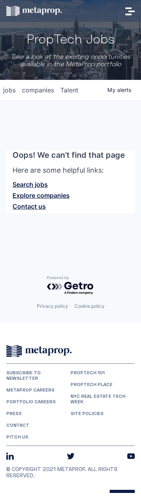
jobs (9, 90)
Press (14, 413)
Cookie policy (89, 306)
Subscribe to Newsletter (23, 375)
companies (38, 90)
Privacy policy (52, 306)
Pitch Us (17, 437)
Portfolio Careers (31, 401)
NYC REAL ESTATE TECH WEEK (97, 399)
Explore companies (41, 195)
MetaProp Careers (30, 390)
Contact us (29, 206)
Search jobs (30, 184)
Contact (17, 425)
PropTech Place (91, 384)
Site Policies (86, 413)
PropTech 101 (87, 372)
